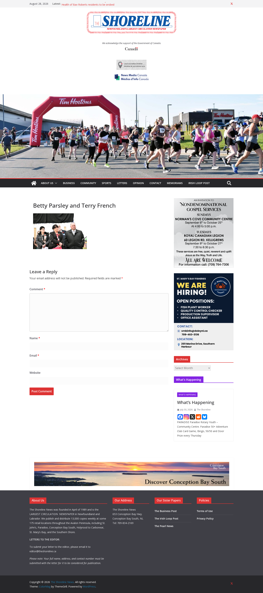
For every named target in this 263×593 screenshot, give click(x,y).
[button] (55, 183)
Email (34, 355)
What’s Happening (195, 402)
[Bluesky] (204, 417)
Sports (106, 183)
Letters (122, 183)
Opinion (138, 183)
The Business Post (166, 511)
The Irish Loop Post (166, 518)
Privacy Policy (205, 518)
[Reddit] (198, 417)
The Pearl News (164, 526)
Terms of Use (205, 511)
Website (35, 373)
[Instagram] (186, 417)
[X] (192, 417)
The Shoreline (204, 409)
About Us (47, 183)
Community (88, 183)
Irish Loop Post (199, 183)
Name (35, 338)
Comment (37, 289)
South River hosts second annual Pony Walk (87, 3)
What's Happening (187, 394)
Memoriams (175, 183)
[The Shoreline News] (131, 97)
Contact (155, 183)
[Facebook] (180, 417)
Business (69, 183)
